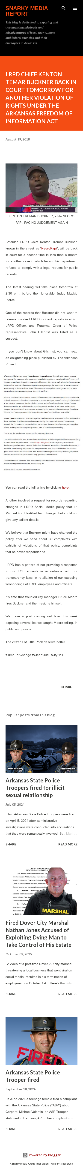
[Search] (63, 8)
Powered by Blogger (44, 1155)
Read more (67, 844)
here (65, 487)
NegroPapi (49, 248)
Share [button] (66, 687)
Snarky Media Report (27, 11)
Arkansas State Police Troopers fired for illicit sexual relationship (35, 787)
